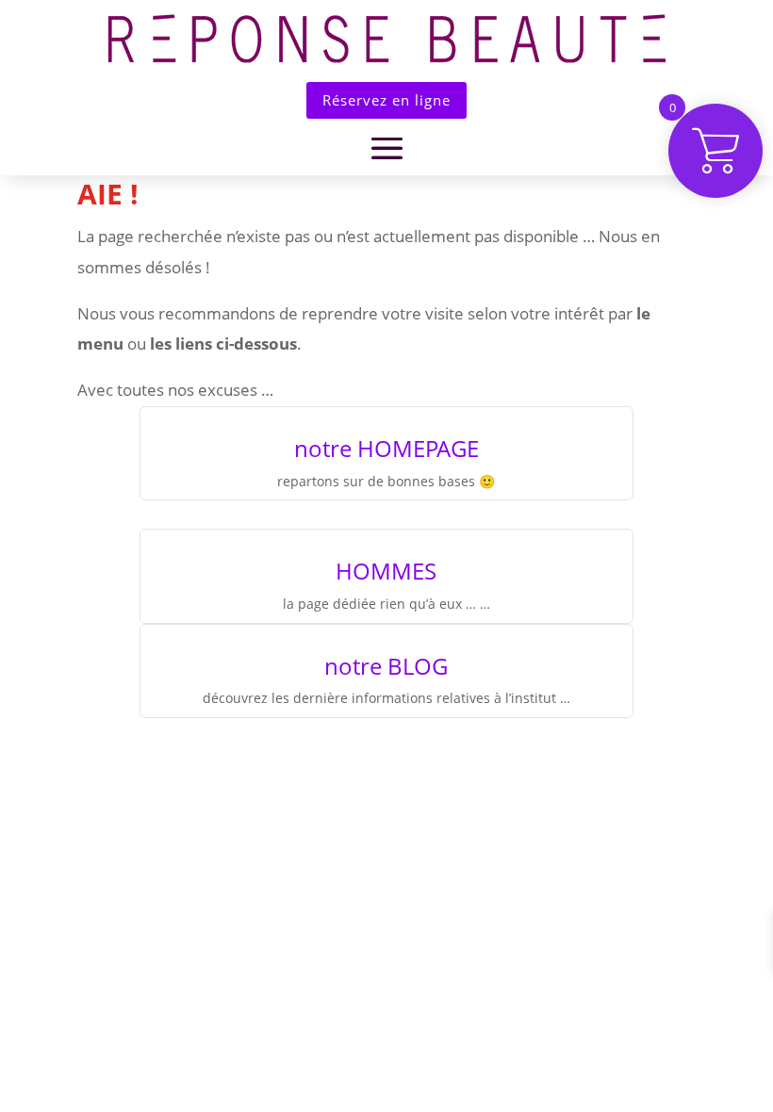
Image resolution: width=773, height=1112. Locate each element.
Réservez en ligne (386, 99)
